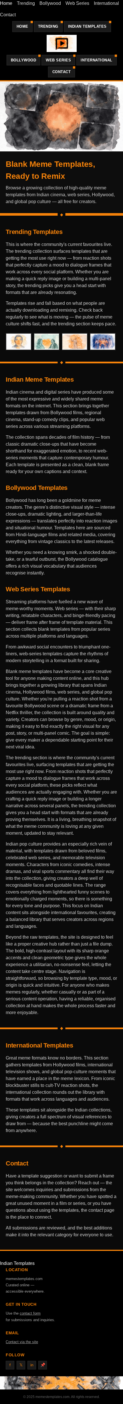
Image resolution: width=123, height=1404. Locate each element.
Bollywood (50, 3)
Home (6, 3)
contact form (30, 1313)
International (106, 3)
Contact (8, 14)
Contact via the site (22, 1342)
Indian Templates (87, 26)
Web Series (77, 3)
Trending (26, 3)
